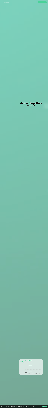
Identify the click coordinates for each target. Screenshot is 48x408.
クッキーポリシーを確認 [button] (31, 406)
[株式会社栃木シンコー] (7, 2)
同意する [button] (44, 406)
